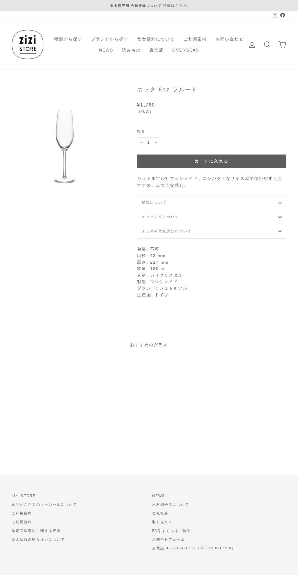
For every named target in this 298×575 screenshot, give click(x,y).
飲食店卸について (156, 39)
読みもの (131, 50)
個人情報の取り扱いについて (38, 539)
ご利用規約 (22, 522)
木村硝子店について (170, 505)
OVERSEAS (185, 50)
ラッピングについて (160, 217)
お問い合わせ (230, 39)
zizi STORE (24, 496)
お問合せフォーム (168, 539)
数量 (141, 131)
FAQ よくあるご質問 (171, 531)
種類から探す (68, 39)
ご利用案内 (195, 39)
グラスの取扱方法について (167, 231)
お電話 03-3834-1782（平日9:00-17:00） (194, 548)
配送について (154, 202)
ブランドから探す (110, 39)
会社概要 (160, 513)
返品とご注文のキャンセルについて (44, 505)
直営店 (157, 50)
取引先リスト (164, 522)
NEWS (106, 50)
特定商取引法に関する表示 (36, 531)
